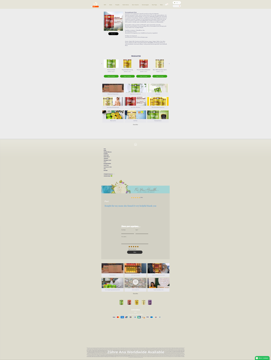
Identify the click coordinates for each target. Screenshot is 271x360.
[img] (113, 116)
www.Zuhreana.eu (129, 37)
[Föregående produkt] (102, 63)
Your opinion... (124, 236)
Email (137, 229)
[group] (135, 68)
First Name (123, 229)
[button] (166, 4)
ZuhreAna (135, 310)
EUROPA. (135, 312)
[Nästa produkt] (169, 63)
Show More (135, 124)
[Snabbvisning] (111, 64)
